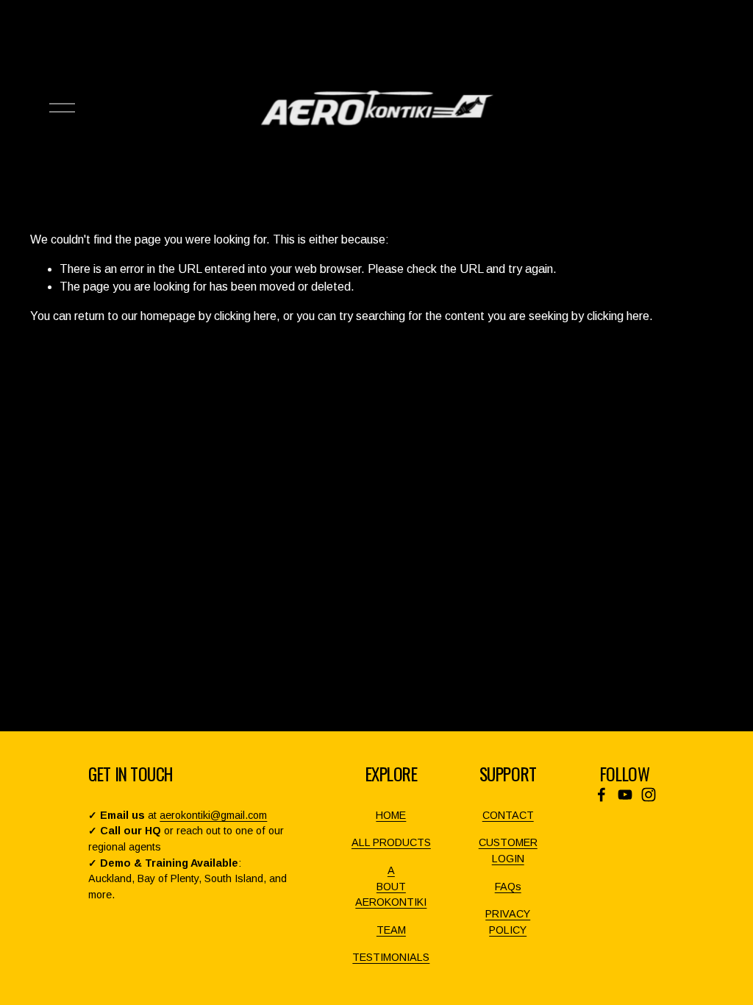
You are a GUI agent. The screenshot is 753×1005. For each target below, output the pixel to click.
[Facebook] (601, 794)
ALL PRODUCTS (391, 842)
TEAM (391, 930)
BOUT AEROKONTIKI (391, 895)
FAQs (508, 886)
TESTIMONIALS (390, 957)
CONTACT (508, 815)
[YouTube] (625, 794)
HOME (391, 815)
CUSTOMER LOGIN (508, 850)
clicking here (245, 316)
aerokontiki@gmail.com (213, 815)
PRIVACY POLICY (507, 922)
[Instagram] (648, 794)
